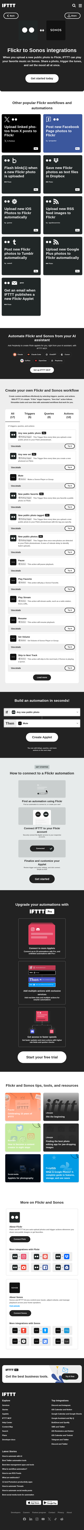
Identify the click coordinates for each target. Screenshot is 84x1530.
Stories (5, 1410)
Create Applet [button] (42, 737)
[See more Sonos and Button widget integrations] (19, 1330)
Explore (6, 1400)
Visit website (14, 1306)
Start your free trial (42, 1057)
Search (5, 1431)
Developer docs (8, 1440)
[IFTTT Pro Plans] (44, 433)
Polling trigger (26, 437)
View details (16, 446)
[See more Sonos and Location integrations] (41, 1330)
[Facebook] (24, 1519)
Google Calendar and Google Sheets (67, 1414)
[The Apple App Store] (33, 1502)
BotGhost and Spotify (60, 1422)
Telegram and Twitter (60, 1440)
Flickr (14, 50)
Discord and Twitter (60, 1444)
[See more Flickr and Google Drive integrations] (62, 1267)
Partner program (39, 1512)
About (69, 1512)
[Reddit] (62, 1519)
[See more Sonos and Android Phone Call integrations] (41, 1341)
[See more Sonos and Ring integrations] (62, 1330)
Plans (4, 1435)
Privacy (61, 1512)
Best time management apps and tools (18, 1465)
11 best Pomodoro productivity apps (17, 1482)
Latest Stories (9, 1451)
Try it (70, 446)
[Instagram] (37, 1519)
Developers (15, 1512)
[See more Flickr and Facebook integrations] (41, 1267)
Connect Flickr (20, 1239)
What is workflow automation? (14, 1469)
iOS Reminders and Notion (63, 1431)
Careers (26, 1512)
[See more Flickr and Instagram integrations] (19, 1256)
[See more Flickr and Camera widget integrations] (19, 1267)
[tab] (12, 415)
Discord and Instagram (61, 1405)
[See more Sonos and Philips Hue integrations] (62, 1341)
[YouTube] (43, 1519)
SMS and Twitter (58, 1427)
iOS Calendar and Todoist (62, 1435)
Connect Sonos (20, 1313)
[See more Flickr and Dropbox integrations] (62, 1256)
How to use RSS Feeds (11, 1473)
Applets (5, 1414)
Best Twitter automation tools (14, 1460)
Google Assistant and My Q (63, 1418)
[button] (80, 5)
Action (23, 479)
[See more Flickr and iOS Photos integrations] (41, 1256)
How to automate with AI (12, 1456)
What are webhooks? (11, 1477)
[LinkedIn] (31, 1519)
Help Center (7, 1422)
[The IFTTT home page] (8, 5)
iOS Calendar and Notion (62, 1410)
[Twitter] (49, 1519)
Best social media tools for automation (18, 1495)
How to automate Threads (13, 1486)
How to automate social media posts (17, 1490)
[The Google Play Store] (50, 1503)
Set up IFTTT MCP (42, 370)
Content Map (7, 1427)
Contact (52, 1512)
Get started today (42, 78)
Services (5, 1405)
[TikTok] (56, 1519)
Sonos (37, 50)
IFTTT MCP (6, 1418)
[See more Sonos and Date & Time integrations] (19, 1341)
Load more (42, 677)
